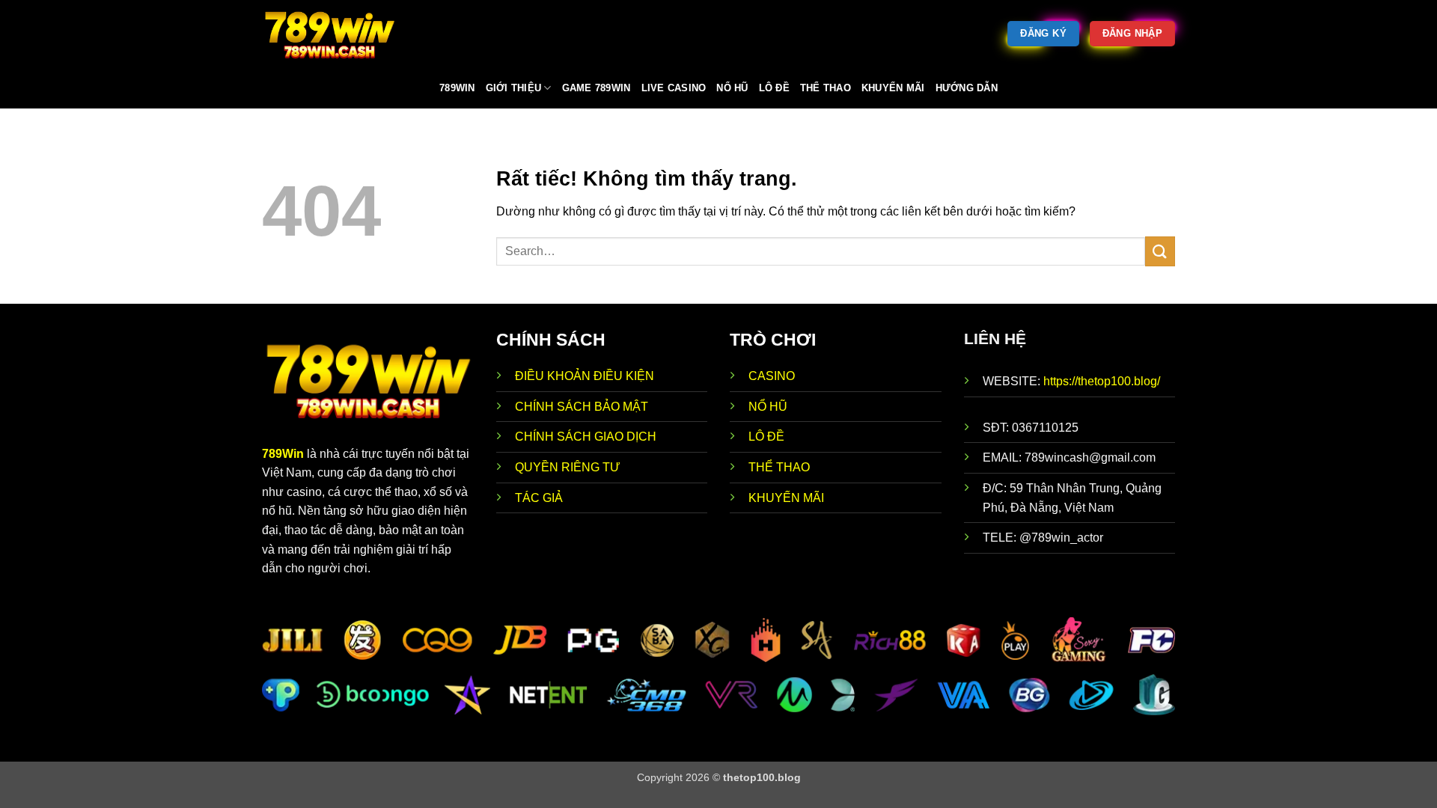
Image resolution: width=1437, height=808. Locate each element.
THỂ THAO (779, 467)
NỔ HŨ (767, 406)
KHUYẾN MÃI (786, 498)
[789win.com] (337, 33)
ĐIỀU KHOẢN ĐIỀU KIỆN (584, 376)
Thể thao (825, 88)
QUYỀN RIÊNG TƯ (567, 467)
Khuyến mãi (893, 88)
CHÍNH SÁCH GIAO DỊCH (587, 436)
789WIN (457, 88)
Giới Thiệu (514, 88)
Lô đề (774, 88)
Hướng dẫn (967, 88)
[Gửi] (1160, 251)
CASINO (771, 376)
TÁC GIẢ (539, 498)
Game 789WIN (596, 88)
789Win (283, 453)
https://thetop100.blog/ (1101, 381)
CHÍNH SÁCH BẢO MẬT (581, 406)
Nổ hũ (732, 88)
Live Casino (674, 88)
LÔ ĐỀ (766, 436)
